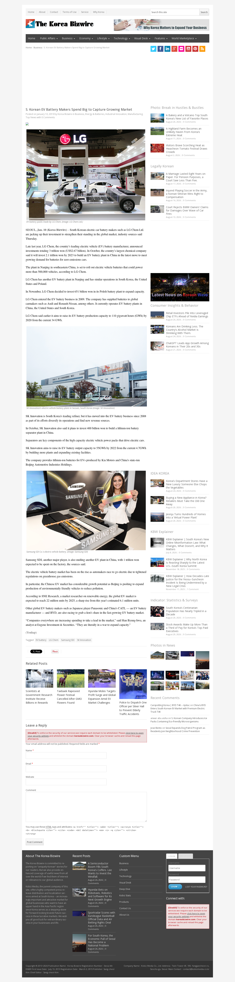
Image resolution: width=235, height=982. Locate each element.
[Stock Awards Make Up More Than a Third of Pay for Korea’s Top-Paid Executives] (157, 626)
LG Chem (53, 640)
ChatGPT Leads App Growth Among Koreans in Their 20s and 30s (187, 344)
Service (84, 12)
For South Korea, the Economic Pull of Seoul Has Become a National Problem (101, 940)
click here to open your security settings (186, 915)
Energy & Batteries (94, 114)
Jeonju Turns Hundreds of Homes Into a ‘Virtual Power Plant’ (186, 515)
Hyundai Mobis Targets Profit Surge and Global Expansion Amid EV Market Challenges (102, 696)
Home (31, 12)
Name (30, 750)
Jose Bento (156, 727)
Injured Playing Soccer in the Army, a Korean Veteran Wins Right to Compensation (186, 194)
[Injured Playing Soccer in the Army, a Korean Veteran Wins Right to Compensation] (157, 193)
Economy (85, 38)
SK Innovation (84, 640)
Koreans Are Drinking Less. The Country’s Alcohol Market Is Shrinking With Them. (184, 330)
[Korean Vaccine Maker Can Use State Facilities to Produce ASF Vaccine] (187, 675)
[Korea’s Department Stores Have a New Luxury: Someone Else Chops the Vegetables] (157, 483)
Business (67, 38)
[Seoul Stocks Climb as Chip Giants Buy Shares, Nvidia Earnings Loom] (157, 685)
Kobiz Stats (125, 895)
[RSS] (202, 49)
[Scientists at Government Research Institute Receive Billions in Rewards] (39, 678)
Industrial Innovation (116, 114)
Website (30, 776)
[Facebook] (160, 49)
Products (124, 901)
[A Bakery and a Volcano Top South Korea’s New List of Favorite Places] (157, 118)
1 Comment (193, 589)
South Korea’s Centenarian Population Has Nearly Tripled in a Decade (186, 611)
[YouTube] (188, 49)
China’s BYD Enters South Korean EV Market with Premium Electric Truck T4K (178, 708)
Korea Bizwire (65, 114)
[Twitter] (153, 49)
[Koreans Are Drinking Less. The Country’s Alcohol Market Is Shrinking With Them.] (157, 329)
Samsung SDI (67, 640)
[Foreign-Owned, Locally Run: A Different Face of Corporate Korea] (172, 685)
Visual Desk (141, 38)
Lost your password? (196, 886)
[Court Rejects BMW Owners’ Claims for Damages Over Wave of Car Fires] (157, 209)
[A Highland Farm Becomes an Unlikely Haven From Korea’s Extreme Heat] (157, 131)
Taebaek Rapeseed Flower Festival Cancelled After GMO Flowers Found (69, 696)
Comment (31, 790)
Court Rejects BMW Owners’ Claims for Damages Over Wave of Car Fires (187, 210)
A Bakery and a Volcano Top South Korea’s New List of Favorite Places (187, 116)
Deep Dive (124, 889)
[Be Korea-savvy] (60, 23)
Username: (174, 862)
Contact (54, 12)
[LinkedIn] (167, 49)
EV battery (41, 640)
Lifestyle (102, 38)
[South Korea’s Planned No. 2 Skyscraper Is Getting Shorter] (202, 685)
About (42, 12)
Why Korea (98, 12)
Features (160, 38)
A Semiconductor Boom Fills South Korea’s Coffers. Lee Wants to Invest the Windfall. (100, 870)
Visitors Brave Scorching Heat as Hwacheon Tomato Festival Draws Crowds (186, 149)
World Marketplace (183, 38)
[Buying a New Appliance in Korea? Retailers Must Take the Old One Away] (157, 500)
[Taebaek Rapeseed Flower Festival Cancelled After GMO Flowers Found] (70, 678)
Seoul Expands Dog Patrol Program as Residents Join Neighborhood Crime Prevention (178, 729)
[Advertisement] (86, 78)
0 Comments (189, 121)
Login (171, 856)
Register (185, 856)
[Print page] (86, 123)
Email (29, 763)
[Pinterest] (195, 49)
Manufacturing (135, 114)
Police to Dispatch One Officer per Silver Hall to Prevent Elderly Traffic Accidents (133, 708)
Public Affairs (47, 38)
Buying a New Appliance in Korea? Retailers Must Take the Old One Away (186, 501)
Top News (31, 117)
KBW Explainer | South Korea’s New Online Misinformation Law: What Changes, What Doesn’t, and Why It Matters (187, 544)
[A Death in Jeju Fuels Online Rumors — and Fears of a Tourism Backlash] (187, 685)
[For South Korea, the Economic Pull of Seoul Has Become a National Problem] (202, 660)
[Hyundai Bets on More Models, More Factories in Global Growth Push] (172, 675)
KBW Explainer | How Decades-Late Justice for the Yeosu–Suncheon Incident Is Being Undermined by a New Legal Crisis (187, 581)
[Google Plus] (174, 49)
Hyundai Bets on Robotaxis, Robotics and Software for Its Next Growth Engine (100, 894)
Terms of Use (70, 12)
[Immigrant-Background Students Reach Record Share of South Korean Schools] (202, 675)
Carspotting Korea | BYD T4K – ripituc (170, 705)
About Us (124, 914)
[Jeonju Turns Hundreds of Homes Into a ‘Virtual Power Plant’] (157, 517)
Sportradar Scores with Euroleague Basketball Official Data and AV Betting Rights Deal (101, 917)
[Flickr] (181, 49)
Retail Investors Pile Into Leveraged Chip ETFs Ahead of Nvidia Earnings (187, 314)
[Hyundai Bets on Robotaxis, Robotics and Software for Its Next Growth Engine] (172, 655)
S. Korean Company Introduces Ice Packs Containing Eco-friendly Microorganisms (179, 720)
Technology (121, 38)
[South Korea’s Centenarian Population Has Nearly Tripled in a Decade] (157, 611)
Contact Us (125, 908)
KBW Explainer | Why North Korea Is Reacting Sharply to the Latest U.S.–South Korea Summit (186, 563)
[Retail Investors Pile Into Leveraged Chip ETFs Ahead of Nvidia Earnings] (157, 315)
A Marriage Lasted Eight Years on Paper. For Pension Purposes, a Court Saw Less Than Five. (185, 177)
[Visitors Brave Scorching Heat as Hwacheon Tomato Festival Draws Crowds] (157, 148)
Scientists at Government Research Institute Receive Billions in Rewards (39, 696)
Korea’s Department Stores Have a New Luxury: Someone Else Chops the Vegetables (186, 484)
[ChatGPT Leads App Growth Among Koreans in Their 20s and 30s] (157, 346)
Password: (173, 874)
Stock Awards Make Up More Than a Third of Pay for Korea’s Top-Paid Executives (187, 628)
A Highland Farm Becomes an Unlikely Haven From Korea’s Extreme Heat (183, 132)
